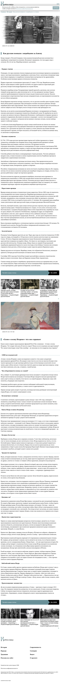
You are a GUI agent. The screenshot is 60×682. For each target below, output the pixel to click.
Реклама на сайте (7, 658)
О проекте (33, 658)
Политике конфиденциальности (24, 8)
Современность (35, 647)
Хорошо (55, 7)
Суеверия (33, 651)
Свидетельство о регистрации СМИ (10, 665)
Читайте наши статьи (29, 273)
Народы (3, 651)
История (4, 647)
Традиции (4, 654)
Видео (32, 654)
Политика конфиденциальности (9, 668)
